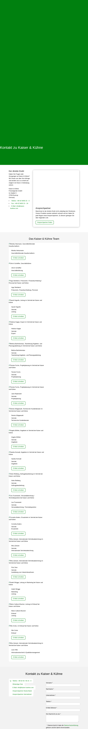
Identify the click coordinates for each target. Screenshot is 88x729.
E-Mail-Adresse (51, 708)
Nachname (50, 689)
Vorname (49, 683)
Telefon (49, 701)
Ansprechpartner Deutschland (22, 691)
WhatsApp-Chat (18, 684)
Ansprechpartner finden (44, 222)
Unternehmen (51, 695)
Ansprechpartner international (22, 694)
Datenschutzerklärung (71, 725)
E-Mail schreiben (18, 258)
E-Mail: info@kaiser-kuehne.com (23, 687)
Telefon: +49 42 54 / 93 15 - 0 (22, 681)
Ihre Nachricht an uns (53, 714)
